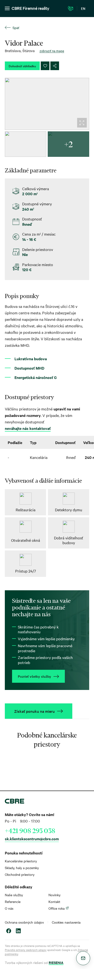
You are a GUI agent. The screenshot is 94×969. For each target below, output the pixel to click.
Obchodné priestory (19, 874)
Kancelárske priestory (21, 861)
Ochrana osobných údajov (24, 922)
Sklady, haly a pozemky (22, 867)
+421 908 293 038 (30, 831)
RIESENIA (56, 962)
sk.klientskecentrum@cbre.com (32, 838)
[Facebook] (9, 931)
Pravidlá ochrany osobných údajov (26, 950)
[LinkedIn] (18, 931)
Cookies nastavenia (66, 922)
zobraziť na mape (52, 51)
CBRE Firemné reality (30, 8)
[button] (83, 958)
